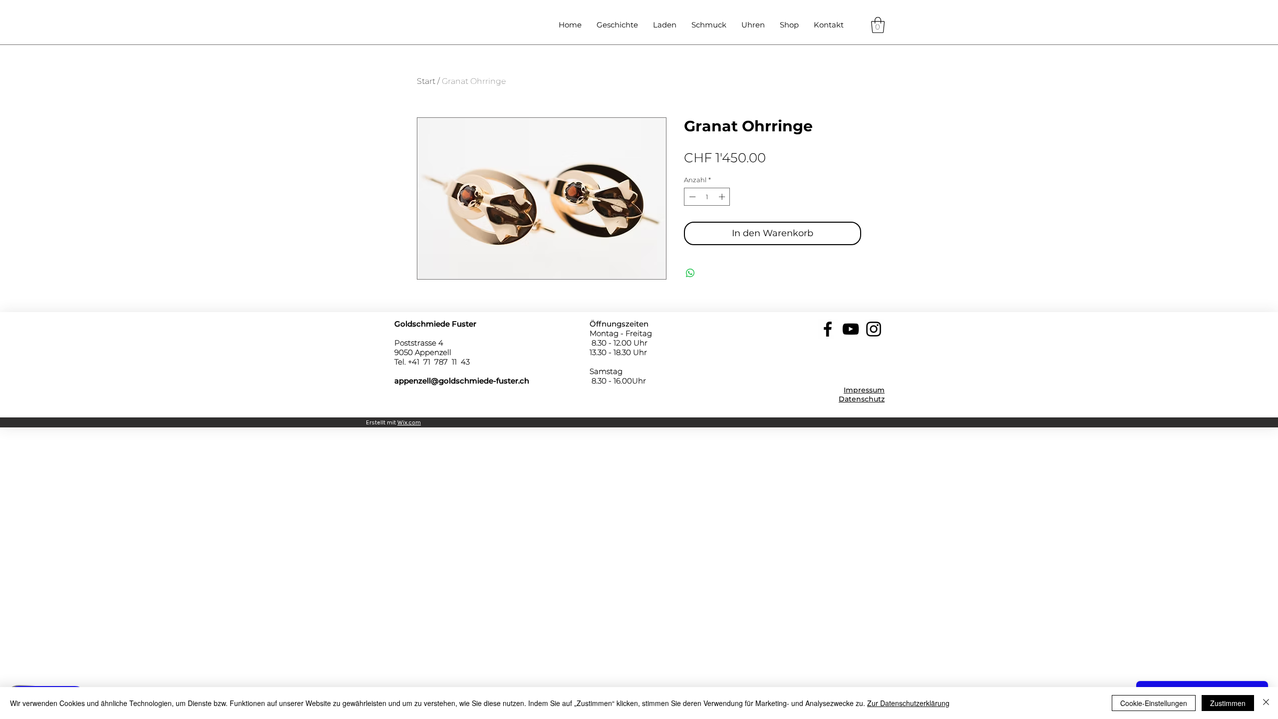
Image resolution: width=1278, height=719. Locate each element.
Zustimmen (1228, 703)
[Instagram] (874, 329)
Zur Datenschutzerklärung (908, 703)
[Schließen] (1266, 703)
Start (426, 81)
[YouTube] (851, 329)
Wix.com (409, 422)
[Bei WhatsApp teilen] (690, 273)
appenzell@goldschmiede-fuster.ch (461, 380)
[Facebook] (828, 329)
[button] (878, 25)
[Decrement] (691, 196)
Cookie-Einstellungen (1153, 703)
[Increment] (723, 196)
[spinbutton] (707, 196)
